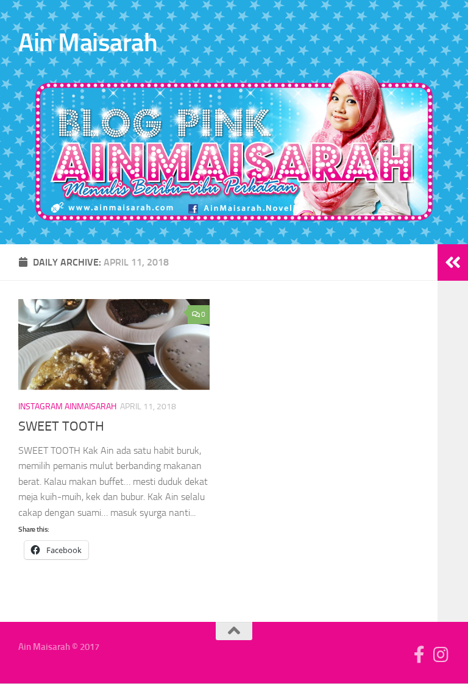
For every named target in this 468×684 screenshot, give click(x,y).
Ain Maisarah (87, 42)
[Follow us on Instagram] (441, 654)
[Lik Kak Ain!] (419, 654)
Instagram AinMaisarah (67, 406)
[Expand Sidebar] (453, 262)
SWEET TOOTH (61, 426)
